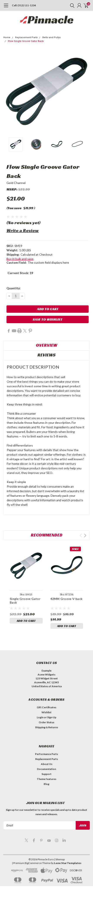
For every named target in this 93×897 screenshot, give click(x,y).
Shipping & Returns (46, 727)
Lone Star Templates (67, 863)
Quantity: (13, 288)
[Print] (19, 331)
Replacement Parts (26, 37)
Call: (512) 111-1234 (24, 5)
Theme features (46, 779)
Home (6, 37)
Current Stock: (20, 273)
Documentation (46, 769)
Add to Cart (26, 621)
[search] (71, 5)
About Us (46, 764)
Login (40, 717)
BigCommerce (33, 863)
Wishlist (46, 712)
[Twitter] (25, 331)
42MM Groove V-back (66, 599)
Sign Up (51, 717)
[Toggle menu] (6, 7)
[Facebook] (8, 331)
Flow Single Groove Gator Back (26, 41)
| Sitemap (59, 859)
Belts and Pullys (51, 37)
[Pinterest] (30, 331)
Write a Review (22, 230)
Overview (46, 345)
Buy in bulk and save (20, 259)
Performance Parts (46, 754)
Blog (46, 784)
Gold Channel (16, 183)
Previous (7, 91)
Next (85, 91)
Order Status (46, 722)
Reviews (46, 355)
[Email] (14, 331)
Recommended (47, 535)
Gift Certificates (46, 707)
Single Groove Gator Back (25, 600)
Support (46, 774)
